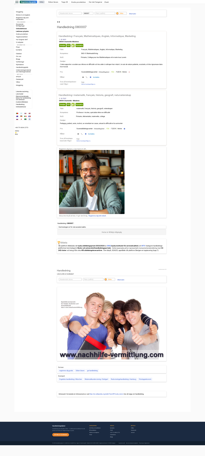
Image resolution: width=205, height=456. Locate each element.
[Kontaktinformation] (90, 77)
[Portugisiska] (17, 113)
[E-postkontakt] (83, 77)
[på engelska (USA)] (25, 113)
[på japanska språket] (21, 119)
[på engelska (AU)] (17, 116)
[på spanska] (21, 113)
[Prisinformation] (129, 72)
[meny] (17, 2)
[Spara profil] (73, 45)
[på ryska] (17, 119)
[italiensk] (25, 116)
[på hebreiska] (29, 119)
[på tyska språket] (21, 116)
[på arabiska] (25, 119)
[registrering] (92, 213)
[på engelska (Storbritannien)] (29, 113)
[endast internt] (14, 416)
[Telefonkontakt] (86, 77)
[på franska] (29, 116)
